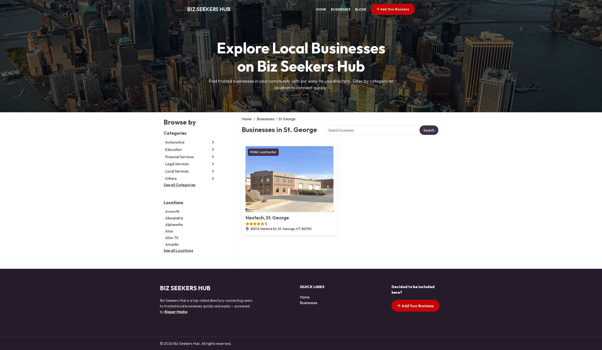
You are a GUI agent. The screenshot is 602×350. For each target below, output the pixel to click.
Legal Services (177, 163)
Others (171, 178)
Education (173, 149)
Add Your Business (394, 9)
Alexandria (174, 218)
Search (429, 130)
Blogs (360, 9)
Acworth (172, 211)
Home (321, 9)
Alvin (169, 231)
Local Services (177, 171)
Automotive (175, 142)
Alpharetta (174, 224)
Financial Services (179, 156)
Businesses (340, 9)
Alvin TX (171, 237)
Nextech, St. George (267, 218)
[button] (213, 142)
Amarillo (172, 244)
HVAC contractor (263, 152)
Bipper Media (176, 311)
